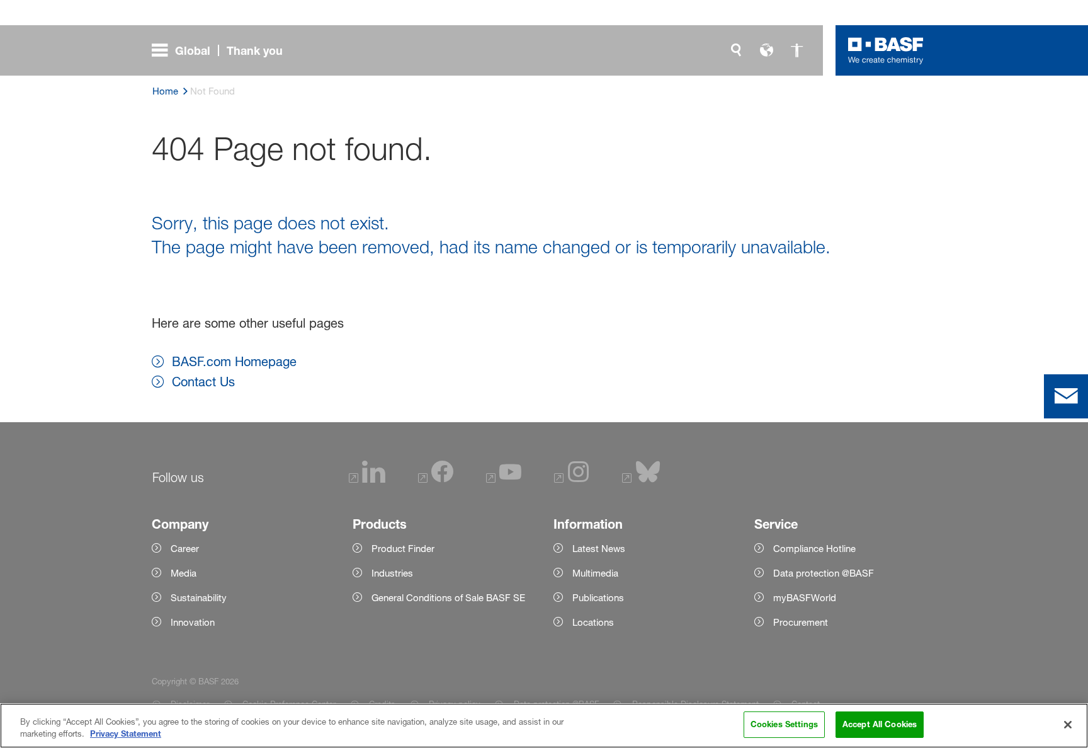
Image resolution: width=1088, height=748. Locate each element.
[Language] (766, 50)
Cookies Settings (784, 724)
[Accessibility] (796, 50)
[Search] (736, 50)
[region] (544, 725)
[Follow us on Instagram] (571, 479)
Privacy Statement (125, 734)
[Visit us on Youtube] (503, 479)
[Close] (1068, 725)
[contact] (1066, 396)
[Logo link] (886, 50)
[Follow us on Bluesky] (641, 479)
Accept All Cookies (879, 724)
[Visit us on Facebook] (435, 479)
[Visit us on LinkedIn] (367, 479)
